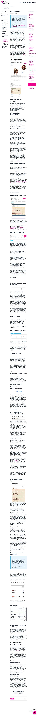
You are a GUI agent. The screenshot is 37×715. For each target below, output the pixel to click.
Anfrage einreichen (28, 2)
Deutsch (33, 2)
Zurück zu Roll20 (22, 2)
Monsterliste (22, 227)
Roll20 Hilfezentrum (4, 6)
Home (4, 11)
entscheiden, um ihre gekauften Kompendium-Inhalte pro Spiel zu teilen (18, 182)
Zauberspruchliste (13, 227)
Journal (16, 460)
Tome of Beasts (17, 57)
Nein (21, 693)
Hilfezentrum (4, 3)
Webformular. (18, 161)
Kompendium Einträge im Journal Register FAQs (5, 39)
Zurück (12, 698)
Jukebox (16, 461)
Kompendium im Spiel (6, 8)
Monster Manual (21, 55)
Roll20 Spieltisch (12, 6)
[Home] (5, 2)
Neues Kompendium (5, 44)
